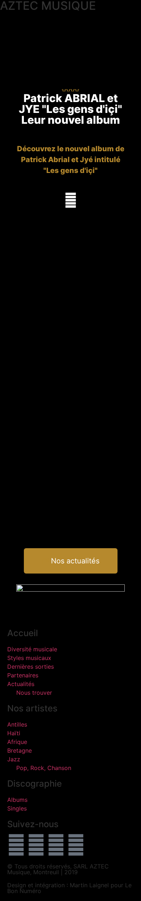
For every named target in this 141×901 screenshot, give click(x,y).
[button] (6, 18)
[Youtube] (56, 845)
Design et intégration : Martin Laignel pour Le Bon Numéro (69, 887)
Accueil (22, 633)
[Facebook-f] (16, 845)
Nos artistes (32, 708)
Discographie (34, 783)
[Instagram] (76, 845)
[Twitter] (36, 845)
